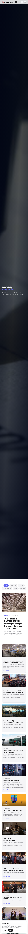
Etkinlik (15, 588)
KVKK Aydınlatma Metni (14, 927)
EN (18, 2)
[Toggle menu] (25, 2)
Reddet (5, 930)
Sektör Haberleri (7, 588)
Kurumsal (22, 588)
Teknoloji (21, 585)
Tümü (6, 585)
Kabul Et (10, 930)
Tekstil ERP (13, 585)
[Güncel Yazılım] (7, 2)
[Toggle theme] (22, 2)
